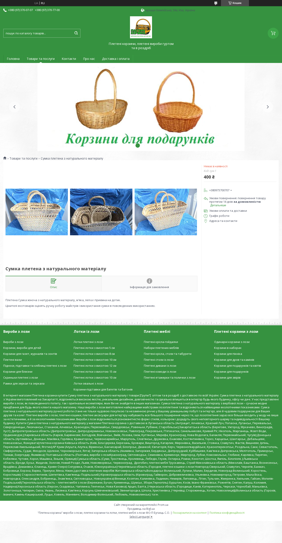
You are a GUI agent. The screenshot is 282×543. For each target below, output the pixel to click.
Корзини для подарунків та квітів (237, 366)
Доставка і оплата (116, 59)
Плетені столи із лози (159, 360)
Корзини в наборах (227, 348)
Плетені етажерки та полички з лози (169, 377)
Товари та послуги (41, 59)
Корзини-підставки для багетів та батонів (103, 389)
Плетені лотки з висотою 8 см (94, 354)
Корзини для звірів (227, 377)
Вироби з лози (13, 342)
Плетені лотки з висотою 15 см (95, 372)
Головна (13, 59)
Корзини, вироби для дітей (22, 348)
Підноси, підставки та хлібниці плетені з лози (35, 366)
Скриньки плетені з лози (20, 377)
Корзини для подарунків (231, 372)
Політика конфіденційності (227, 513)
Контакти (69, 59)
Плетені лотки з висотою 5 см (94, 348)
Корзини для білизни (17, 372)
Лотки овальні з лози (88, 383)
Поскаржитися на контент (190, 513)
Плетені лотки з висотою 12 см (95, 366)
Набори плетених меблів (161, 348)
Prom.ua (163, 505)
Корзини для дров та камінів (234, 360)
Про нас (89, 59)
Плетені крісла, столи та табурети (167, 354)
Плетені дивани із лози (160, 366)
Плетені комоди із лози (160, 372)
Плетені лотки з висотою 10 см (95, 360)
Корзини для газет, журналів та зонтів (30, 354)
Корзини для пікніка (228, 354)
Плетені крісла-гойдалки (161, 342)
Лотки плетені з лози (88, 342)
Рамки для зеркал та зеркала (24, 383)
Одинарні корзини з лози (232, 342)
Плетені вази (12, 360)
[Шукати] (76, 33)
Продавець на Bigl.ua (141, 509)
